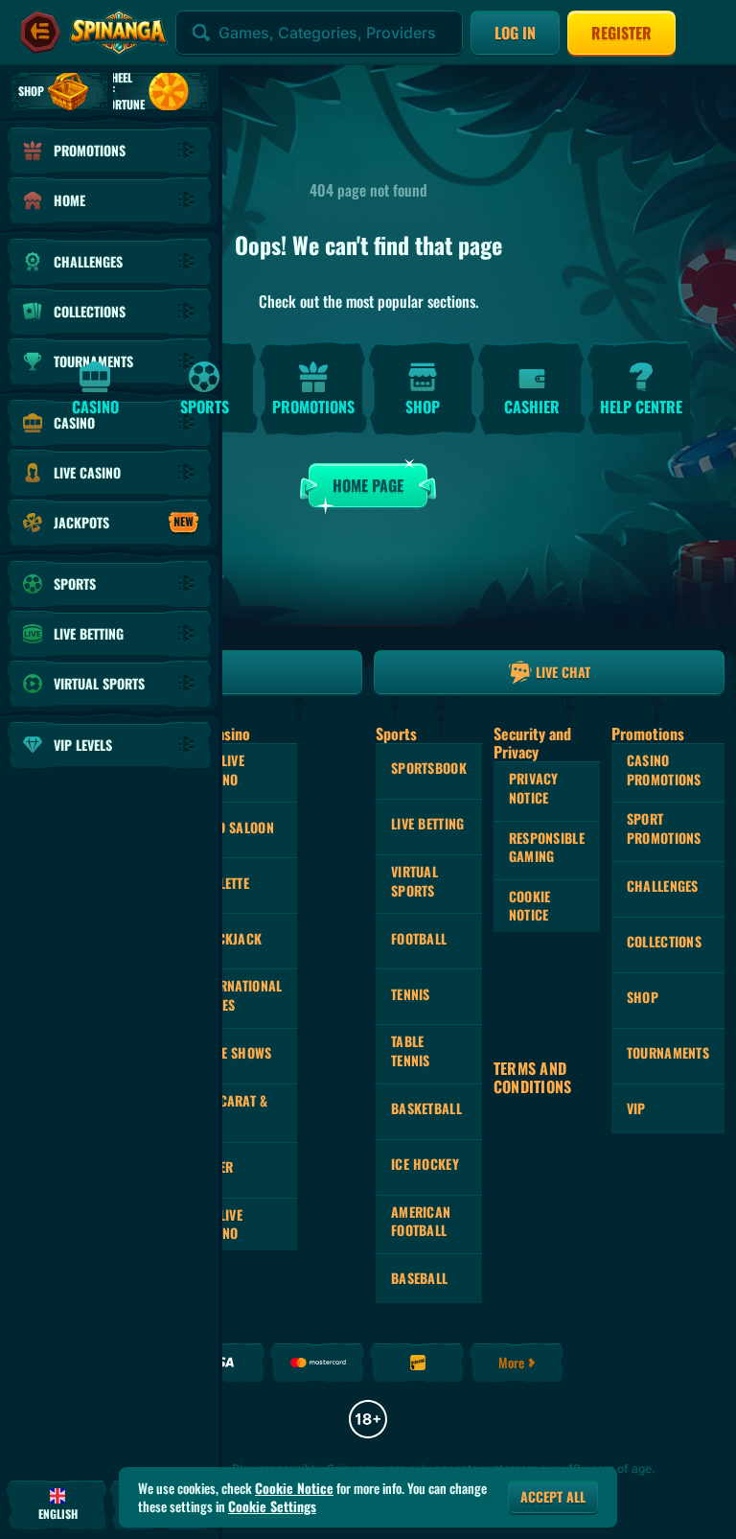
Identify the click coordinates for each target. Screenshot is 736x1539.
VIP (636, 1108)
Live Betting (427, 823)
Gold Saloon (235, 827)
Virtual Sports (414, 880)
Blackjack (229, 938)
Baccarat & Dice (232, 1110)
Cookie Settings (272, 1506)
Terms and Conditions (533, 1078)
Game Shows (234, 1052)
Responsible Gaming (547, 847)
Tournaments (668, 1052)
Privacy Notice (534, 787)
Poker (214, 1166)
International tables (239, 994)
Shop (642, 997)
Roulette (222, 883)
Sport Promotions (664, 828)
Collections (664, 941)
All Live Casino (219, 1224)
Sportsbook (429, 768)
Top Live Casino (220, 769)
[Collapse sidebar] (40, 32)
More (511, 1362)
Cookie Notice (530, 905)
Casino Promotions (664, 769)
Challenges (663, 885)
